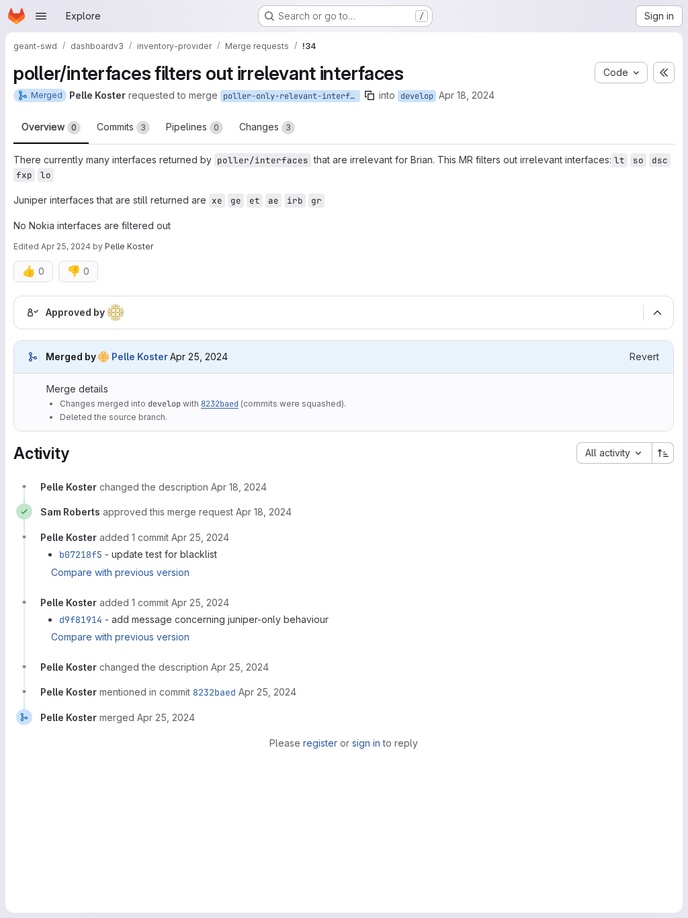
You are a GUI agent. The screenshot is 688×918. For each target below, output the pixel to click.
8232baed (220, 404)
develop (416, 96)
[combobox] (614, 453)
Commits (121, 126)
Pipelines (192, 126)
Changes (265, 126)
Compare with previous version (120, 572)
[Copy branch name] (369, 95)
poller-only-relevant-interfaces (291, 96)
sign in (366, 743)
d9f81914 (80, 620)
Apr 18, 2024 (466, 95)
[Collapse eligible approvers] (657, 312)
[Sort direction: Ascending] (663, 453)
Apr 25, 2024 (66, 246)
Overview (49, 126)
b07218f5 (80, 554)
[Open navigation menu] (41, 16)
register (320, 743)
